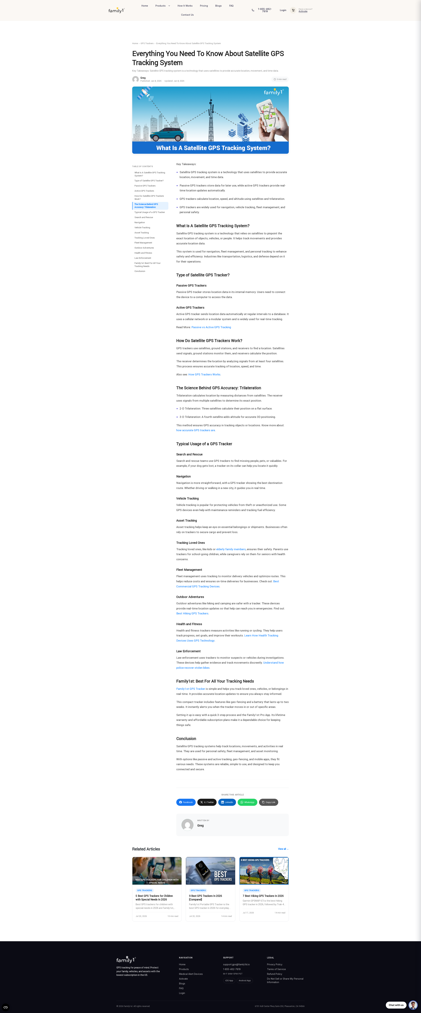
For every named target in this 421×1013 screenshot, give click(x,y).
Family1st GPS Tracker (190, 689)
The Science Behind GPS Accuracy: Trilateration (146, 206)
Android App (245, 980)
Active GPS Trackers (144, 190)
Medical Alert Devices (191, 974)
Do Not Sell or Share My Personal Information (285, 980)
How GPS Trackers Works (204, 374)
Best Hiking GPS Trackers (192, 613)
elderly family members (231, 549)
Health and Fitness (143, 252)
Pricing (204, 5)
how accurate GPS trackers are (195, 430)
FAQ (231, 5)
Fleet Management (143, 242)
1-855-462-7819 (232, 969)
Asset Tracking (142, 232)
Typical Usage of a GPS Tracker (150, 212)
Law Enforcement (143, 258)
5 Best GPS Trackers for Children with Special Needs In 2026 (154, 897)
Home (144, 5)
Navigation (140, 222)
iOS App (229, 980)
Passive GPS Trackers (145, 185)
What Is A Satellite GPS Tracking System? (150, 174)
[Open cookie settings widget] (6, 1007)
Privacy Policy (274, 964)
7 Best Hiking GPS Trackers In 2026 (263, 895)
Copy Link (270, 802)
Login (283, 10)
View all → (283, 848)
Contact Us (187, 14)
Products (160, 5)
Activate (303, 11)
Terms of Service (276, 969)
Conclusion (140, 271)
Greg (143, 77)
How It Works (185, 5)
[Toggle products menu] (170, 6)
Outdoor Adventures (144, 247)
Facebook (188, 802)
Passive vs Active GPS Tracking (211, 327)
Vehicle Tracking (142, 227)
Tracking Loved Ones (145, 237)
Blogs (218, 5)
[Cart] (293, 10)
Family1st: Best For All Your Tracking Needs (148, 265)
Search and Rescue (144, 217)
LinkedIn (229, 802)
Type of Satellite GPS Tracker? (149, 180)
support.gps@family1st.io (236, 964)
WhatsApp (249, 802)
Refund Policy (274, 974)
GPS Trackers (147, 43)
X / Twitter (209, 802)
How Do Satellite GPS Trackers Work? (149, 197)
